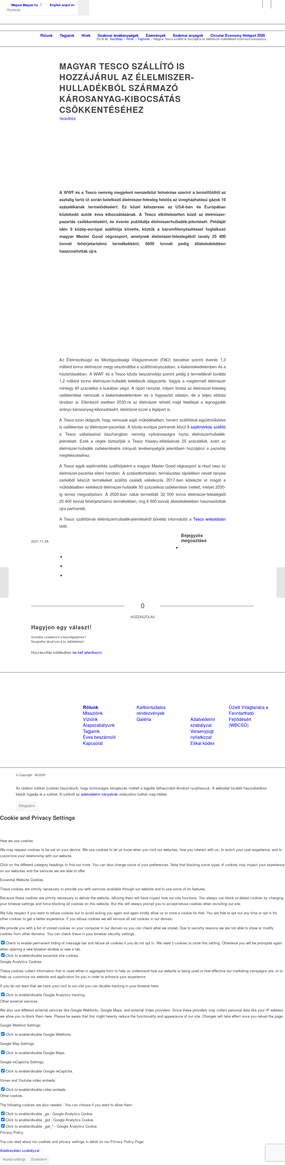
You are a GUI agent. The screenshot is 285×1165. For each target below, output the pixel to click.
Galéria (144, 719)
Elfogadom (27, 805)
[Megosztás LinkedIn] (67, 566)
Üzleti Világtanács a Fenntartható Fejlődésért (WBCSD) (248, 716)
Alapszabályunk (99, 725)
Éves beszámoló (99, 737)
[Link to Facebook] (258, 4)
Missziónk (93, 713)
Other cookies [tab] (11, 1095)
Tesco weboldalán (209, 519)
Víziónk (90, 719)
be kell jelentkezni (87, 652)
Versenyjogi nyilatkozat (202, 734)
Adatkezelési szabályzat (20, 1150)
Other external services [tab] (19, 1001)
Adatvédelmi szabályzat (202, 722)
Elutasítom (39, 1159)
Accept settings (14, 1159)
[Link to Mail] (275, 4)
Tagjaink (91, 731)
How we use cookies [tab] (16, 840)
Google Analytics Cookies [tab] (21, 961)
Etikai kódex (202, 743)
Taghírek (67, 118)
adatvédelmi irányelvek (99, 794)
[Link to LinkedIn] (267, 4)
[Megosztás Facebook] (182, 547)
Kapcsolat (93, 743)
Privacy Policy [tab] (11, 1132)
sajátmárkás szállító (208, 427)
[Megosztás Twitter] (67, 556)
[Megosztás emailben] (67, 575)
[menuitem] (46, 35)
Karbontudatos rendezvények (151, 710)
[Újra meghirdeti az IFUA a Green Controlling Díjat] (4, 582)
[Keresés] (274, 35)
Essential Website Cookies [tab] (21, 879)
